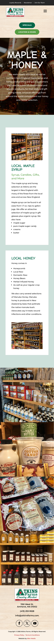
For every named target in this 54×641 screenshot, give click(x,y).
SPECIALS (27, 25)
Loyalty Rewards (15, 3)
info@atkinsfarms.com (27, 615)
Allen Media (31, 638)
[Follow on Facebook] (19, 623)
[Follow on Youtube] (34, 623)
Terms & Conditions (32, 635)
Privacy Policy (19, 635)
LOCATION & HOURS (27, 32)
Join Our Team (40, 3)
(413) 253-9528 (27, 611)
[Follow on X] (27, 623)
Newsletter (28, 3)
